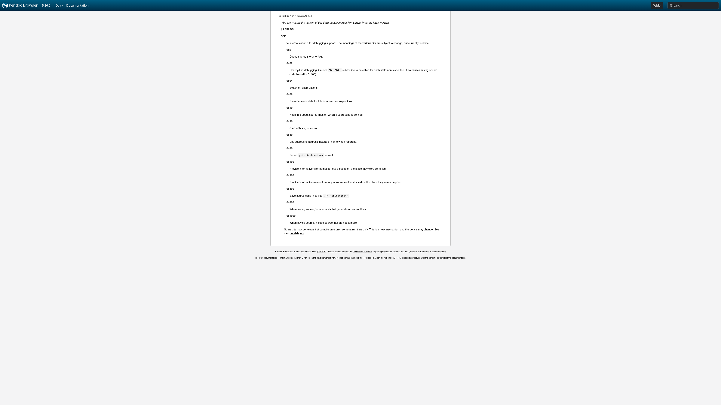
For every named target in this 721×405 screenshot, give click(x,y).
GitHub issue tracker (362, 251)
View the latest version (375, 22)
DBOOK (322, 251)
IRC (399, 257)
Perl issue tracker (371, 257)
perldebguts (297, 233)
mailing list (389, 257)
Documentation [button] (77, 5)
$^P (294, 15)
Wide (657, 5)
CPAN (308, 15)
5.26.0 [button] (46, 5)
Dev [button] (58, 5)
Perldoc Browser (23, 5)
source (301, 15)
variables (284, 15)
